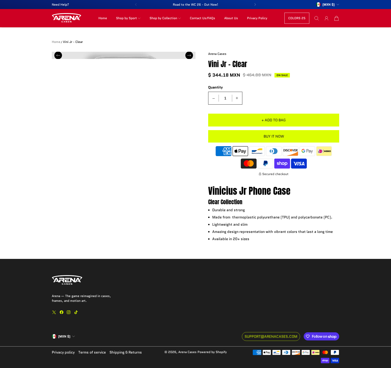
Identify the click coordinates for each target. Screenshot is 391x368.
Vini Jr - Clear (73, 42)
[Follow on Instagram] (68, 312)
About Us (231, 18)
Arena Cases (188, 352)
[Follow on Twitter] (54, 312)
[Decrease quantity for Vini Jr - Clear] (213, 98)
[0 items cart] (336, 18)
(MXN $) (64, 336)
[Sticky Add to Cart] (371, 354)
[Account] (326, 18)
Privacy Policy (257, 18)
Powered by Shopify (212, 352)
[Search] (316, 18)
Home (102, 18)
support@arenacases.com (271, 336)
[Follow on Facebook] (61, 312)
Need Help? (60, 4)
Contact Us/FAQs (202, 18)
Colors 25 (296, 18)
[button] (135, 4)
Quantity (215, 87)
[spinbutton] (225, 98)
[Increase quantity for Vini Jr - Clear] (237, 98)
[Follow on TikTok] (76, 312)
